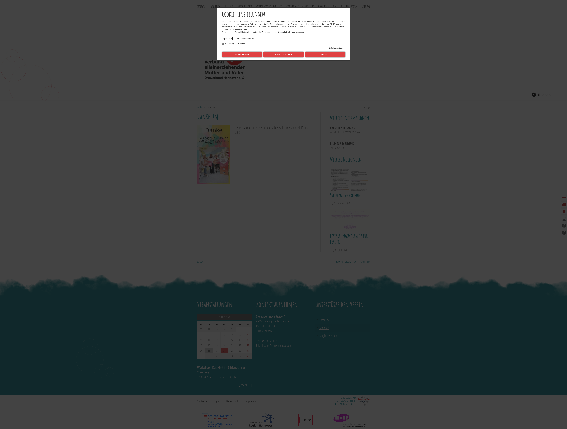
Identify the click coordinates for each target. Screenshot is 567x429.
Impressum (227, 38)
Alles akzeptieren (242, 54)
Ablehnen (325, 54)
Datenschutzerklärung (244, 38)
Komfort (241, 44)
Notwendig (229, 44)
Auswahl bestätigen (283, 54)
